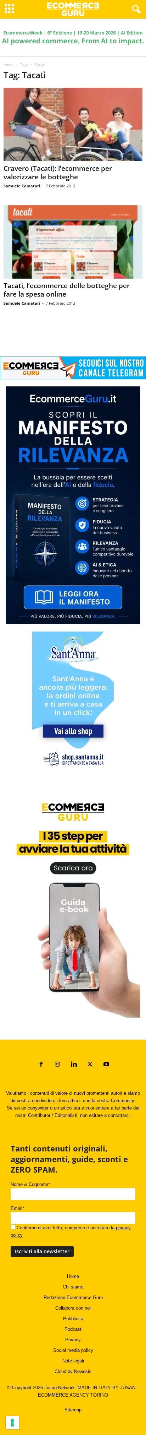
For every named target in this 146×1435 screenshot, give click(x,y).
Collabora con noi (73, 1308)
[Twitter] (90, 1065)
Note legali (73, 1360)
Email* (17, 1208)
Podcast (73, 1329)
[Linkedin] (74, 1065)
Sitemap (73, 1409)
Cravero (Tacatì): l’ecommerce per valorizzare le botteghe (58, 172)
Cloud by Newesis (73, 1371)
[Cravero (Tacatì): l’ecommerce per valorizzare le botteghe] (73, 124)
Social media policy (73, 1350)
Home (8, 64)
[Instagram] (57, 1065)
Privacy (73, 1339)
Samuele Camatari (22, 185)
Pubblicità (73, 1318)
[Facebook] (41, 1065)
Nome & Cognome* (30, 1184)
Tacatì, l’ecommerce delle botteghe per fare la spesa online (67, 290)
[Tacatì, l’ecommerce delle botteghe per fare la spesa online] (73, 242)
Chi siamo (73, 1287)
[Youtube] (105, 1065)
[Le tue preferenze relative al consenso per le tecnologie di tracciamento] (12, 1422)
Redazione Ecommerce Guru (73, 1297)
